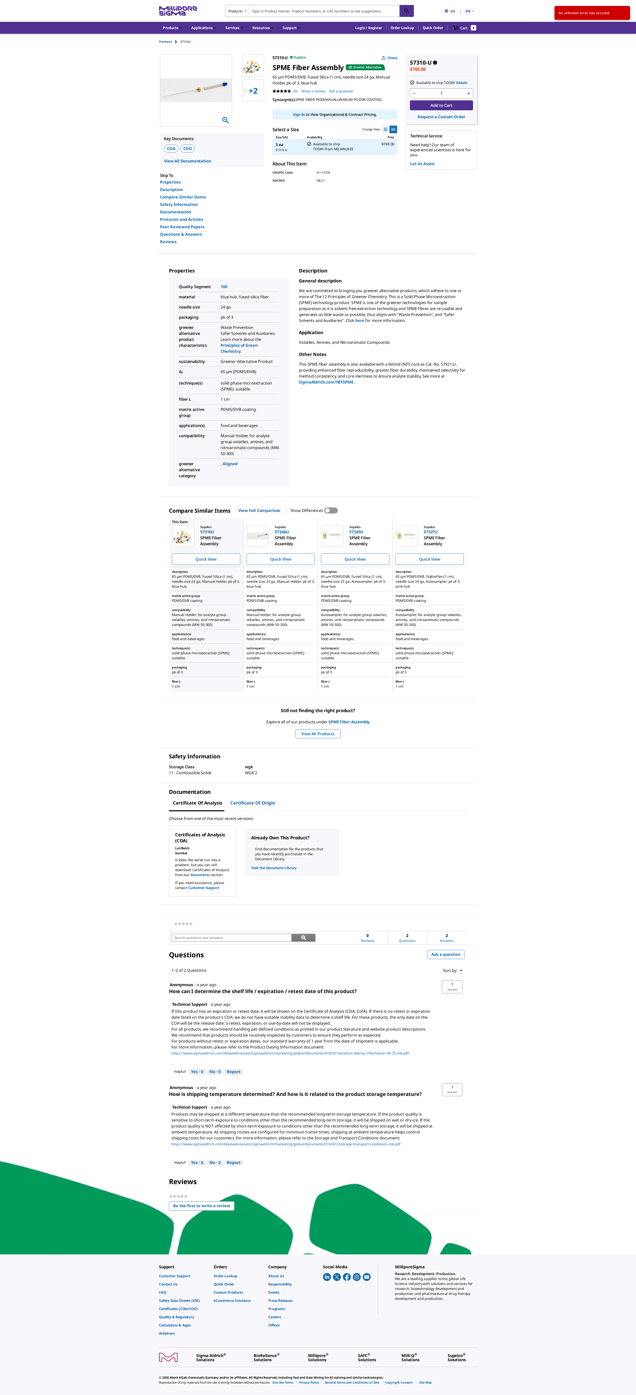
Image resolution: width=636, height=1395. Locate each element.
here (359, 320)
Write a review (313, 91)
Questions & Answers (181, 234)
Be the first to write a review (204, 1207)
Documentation (175, 212)
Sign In (299, 114)
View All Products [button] (317, 733)
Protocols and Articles (181, 219)
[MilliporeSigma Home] (178, 11)
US (452, 11)
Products (165, 41)
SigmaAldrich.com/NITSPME (326, 382)
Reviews (168, 241)
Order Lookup (402, 27)
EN (468, 11)
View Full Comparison (259, 510)
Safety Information (179, 204)
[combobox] (319, 11)
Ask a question (341, 91)
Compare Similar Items (183, 197)
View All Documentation (187, 160)
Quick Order (433, 27)
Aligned (230, 463)
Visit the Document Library (273, 867)
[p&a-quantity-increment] (469, 93)
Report (233, 1071)
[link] (183, 923)
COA (171, 148)
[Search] (406, 11)
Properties (170, 182)
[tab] (169, 41)
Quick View (206, 559)
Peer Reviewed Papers (182, 227)
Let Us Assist (422, 163)
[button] (368, 27)
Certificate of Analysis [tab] (197, 803)
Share (392, 57)
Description (171, 189)
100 (224, 286)
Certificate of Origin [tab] (252, 803)
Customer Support (203, 887)
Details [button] (462, 82)
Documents (200, 874)
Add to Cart (441, 105)
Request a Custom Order (441, 116)
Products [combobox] (235, 11)
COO (187, 148)
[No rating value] (283, 91)
